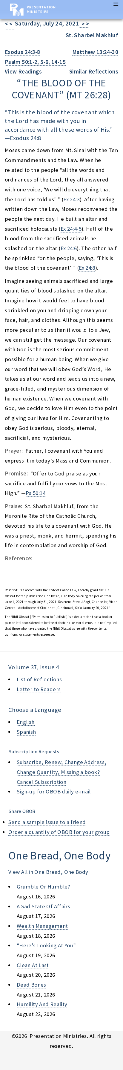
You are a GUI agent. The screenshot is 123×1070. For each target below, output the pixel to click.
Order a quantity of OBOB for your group (59, 832)
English (26, 721)
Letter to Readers (39, 689)
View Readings (23, 71)
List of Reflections (39, 679)
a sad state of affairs (43, 906)
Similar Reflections (93, 71)
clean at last (33, 965)
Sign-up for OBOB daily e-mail (54, 791)
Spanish (26, 731)
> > (84, 23)
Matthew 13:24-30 (95, 52)
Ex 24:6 (69, 248)
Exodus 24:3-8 (22, 52)
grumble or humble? (43, 886)
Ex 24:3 (71, 199)
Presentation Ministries (41, 9)
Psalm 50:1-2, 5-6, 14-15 (35, 61)
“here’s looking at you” (46, 945)
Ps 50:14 (35, 493)
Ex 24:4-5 (71, 228)
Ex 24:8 (87, 267)
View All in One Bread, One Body (48, 871)
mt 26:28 (88, 94)
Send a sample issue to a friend (47, 822)
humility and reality (42, 1004)
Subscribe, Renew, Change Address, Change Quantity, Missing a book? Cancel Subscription (61, 772)
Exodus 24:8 (25, 138)
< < (10, 23)
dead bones (31, 984)
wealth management (42, 925)
